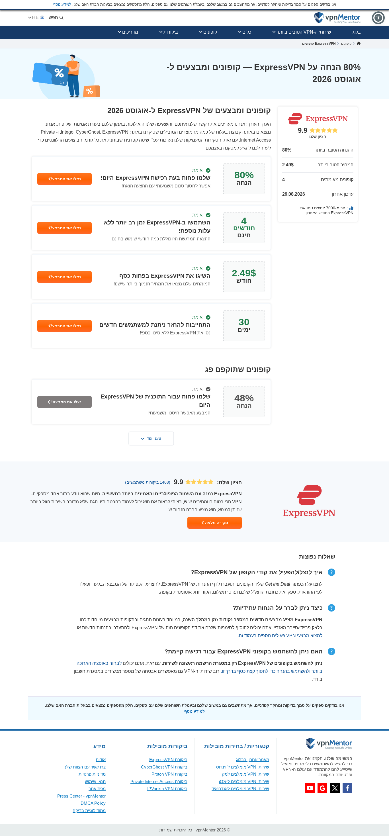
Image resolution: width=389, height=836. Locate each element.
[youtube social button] (310, 788)
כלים (246, 32)
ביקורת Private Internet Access (158, 781)
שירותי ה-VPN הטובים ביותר (304, 32)
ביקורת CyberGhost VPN (164, 767)
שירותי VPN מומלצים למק (245, 774)
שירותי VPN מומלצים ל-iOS (244, 781)
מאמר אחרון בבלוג (252, 759)
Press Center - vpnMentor (81, 796)
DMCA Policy (93, 803)
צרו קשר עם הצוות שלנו (85, 767)
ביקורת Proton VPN (169, 774)
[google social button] (322, 788)
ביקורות (170, 32)
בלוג (357, 32)
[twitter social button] (335, 788)
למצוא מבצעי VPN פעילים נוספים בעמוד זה (280, 635)
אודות (101, 759)
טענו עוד (154, 438)
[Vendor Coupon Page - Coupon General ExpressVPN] (151, 179)
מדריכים (130, 32)
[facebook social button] (347, 788)
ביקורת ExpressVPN (168, 759)
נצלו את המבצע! (66, 179)
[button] (378, 18)
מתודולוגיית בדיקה (89, 810)
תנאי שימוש (95, 781)
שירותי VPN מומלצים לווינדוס (242, 767)
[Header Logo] (337, 18)
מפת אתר (97, 788)
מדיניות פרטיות (92, 774)
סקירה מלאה (216, 522)
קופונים (210, 32)
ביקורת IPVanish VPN (167, 788)
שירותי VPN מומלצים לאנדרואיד (240, 788)
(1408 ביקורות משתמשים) (147, 482)
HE (35, 17)
